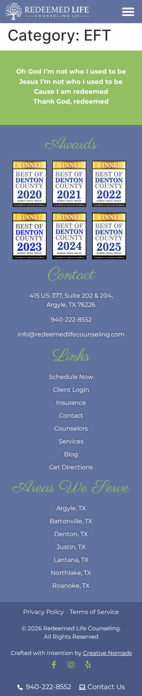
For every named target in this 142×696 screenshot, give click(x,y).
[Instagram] (71, 664)
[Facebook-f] (54, 664)
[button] (129, 12)
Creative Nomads (107, 653)
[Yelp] (88, 664)
